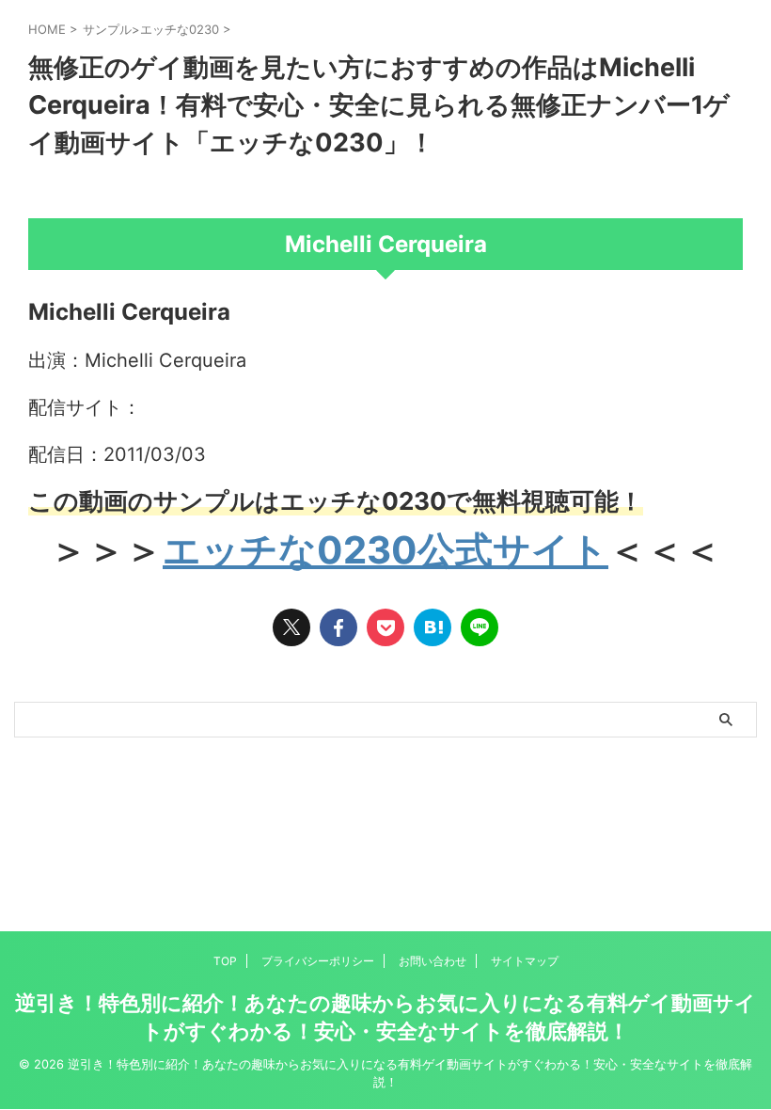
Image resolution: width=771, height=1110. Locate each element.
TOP (225, 961)
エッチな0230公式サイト (385, 550)
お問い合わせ (432, 961)
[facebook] (338, 627)
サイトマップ (525, 961)
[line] (479, 627)
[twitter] (291, 627)
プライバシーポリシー (317, 961)
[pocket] (385, 627)
